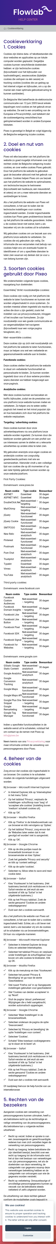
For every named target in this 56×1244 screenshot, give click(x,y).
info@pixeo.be (11, 735)
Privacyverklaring (36, 741)
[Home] (5, 28)
